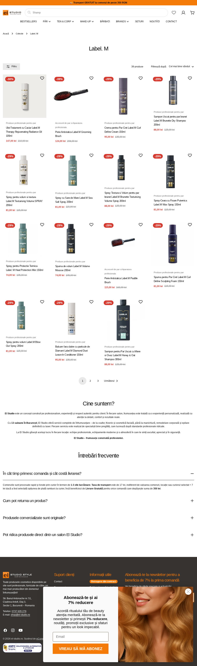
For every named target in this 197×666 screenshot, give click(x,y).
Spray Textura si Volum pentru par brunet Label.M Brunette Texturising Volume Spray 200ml (122, 196)
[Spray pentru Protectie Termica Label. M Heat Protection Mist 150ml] (24, 238)
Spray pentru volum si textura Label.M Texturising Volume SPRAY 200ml (24, 201)
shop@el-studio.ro (20, 614)
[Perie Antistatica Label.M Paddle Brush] (123, 242)
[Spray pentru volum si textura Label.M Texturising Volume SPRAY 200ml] (24, 169)
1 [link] (82, 381)
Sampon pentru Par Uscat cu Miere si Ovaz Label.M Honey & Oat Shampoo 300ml (122, 355)
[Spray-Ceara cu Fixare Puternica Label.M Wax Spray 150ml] (172, 171)
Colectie (19, 33)
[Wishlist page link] (174, 13)
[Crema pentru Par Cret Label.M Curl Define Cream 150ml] (123, 96)
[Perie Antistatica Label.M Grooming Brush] (74, 96)
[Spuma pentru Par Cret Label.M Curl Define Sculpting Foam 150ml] (172, 244)
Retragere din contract (103, 581)
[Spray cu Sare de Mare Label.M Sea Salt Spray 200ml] (74, 170)
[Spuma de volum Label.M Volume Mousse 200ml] (74, 238)
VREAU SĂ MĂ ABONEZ (80, 649)
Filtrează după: (159, 66)
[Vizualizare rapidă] (40, 83)
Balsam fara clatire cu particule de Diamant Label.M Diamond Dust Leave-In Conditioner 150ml (72, 350)
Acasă (6, 33)
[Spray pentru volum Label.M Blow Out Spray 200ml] (24, 315)
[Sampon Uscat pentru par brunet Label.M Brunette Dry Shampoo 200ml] (172, 90)
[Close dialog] (188, 591)
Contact (58, 581)
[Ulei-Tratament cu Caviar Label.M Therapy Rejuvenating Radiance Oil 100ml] (24, 96)
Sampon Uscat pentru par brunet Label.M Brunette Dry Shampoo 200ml (170, 120)
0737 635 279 (19, 611)
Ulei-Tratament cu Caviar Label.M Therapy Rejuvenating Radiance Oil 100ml (24, 131)
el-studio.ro (17, 638)
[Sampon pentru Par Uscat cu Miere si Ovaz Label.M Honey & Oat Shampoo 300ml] (123, 320)
